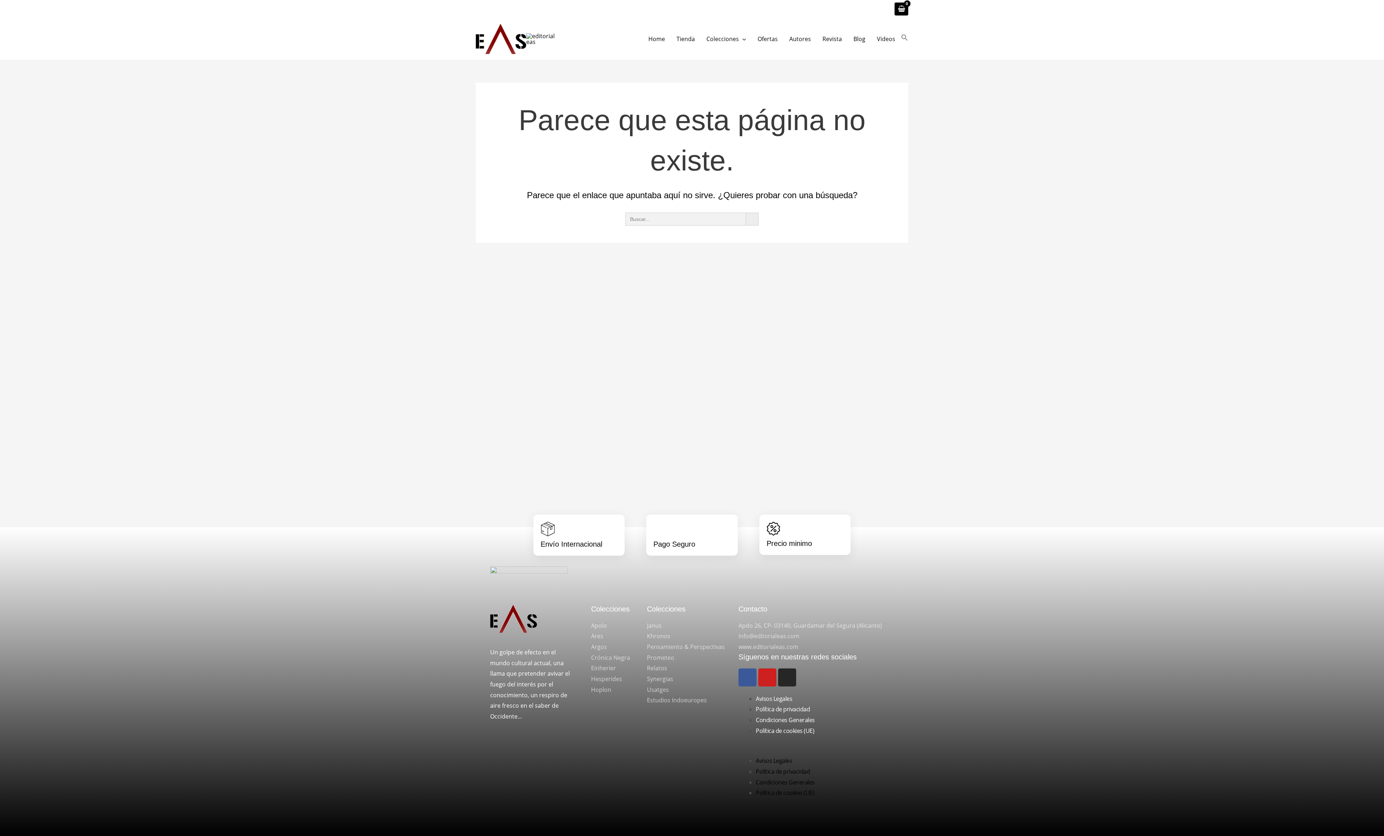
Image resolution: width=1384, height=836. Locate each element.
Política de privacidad (783, 709)
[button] (742, 39)
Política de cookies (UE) (785, 731)
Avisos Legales (774, 699)
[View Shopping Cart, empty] (901, 9)
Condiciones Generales (785, 720)
